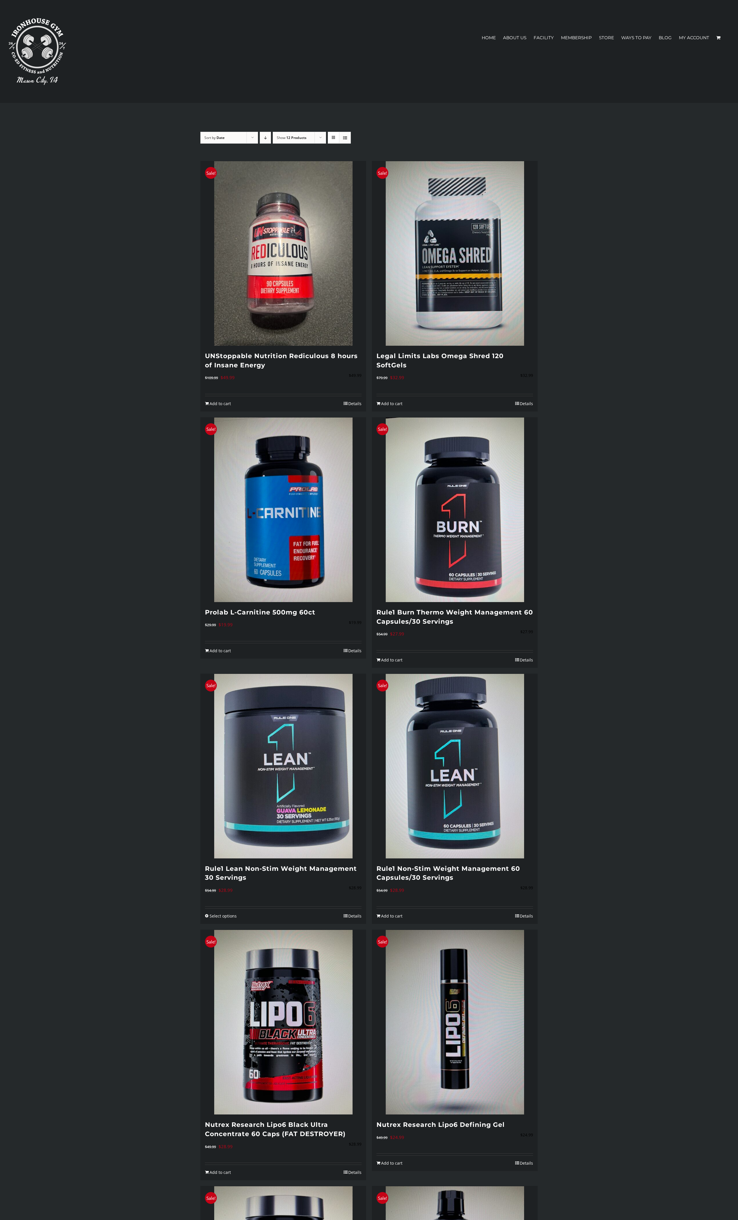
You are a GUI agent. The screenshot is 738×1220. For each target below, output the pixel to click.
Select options (223, 916)
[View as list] (345, 137)
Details (355, 403)
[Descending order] (265, 138)
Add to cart (220, 403)
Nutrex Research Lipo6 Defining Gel (440, 1125)
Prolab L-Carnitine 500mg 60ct (260, 612)
